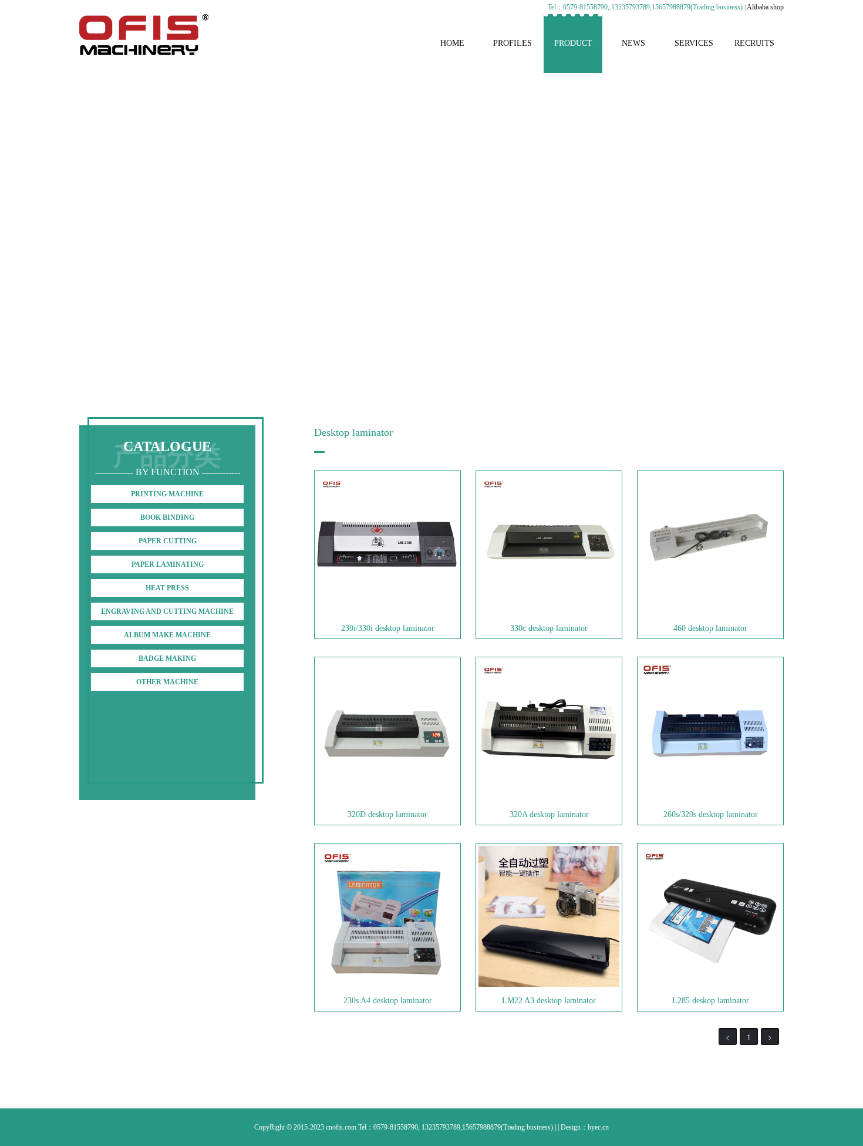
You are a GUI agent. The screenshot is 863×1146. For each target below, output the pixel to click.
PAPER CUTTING (168, 541)
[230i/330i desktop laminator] (387, 612)
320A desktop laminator (549, 814)
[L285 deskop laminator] (710, 984)
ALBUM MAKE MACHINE (167, 635)
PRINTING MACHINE (167, 494)
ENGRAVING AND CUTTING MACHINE (167, 611)
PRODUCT (573, 43)
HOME (452, 43)
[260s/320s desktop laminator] (710, 798)
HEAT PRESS (167, 588)
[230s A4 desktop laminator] (387, 984)
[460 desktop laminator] (710, 612)
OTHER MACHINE (167, 682)
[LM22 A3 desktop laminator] (548, 984)
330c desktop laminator (549, 628)
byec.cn (598, 1127)
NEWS (633, 43)
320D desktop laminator (387, 814)
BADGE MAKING (167, 658)
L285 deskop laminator (710, 1000)
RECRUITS (754, 43)
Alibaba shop (765, 7)
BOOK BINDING (167, 517)
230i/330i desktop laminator (387, 628)
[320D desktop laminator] (387, 798)
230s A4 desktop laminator (387, 1000)
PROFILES (512, 43)
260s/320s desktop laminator (710, 814)
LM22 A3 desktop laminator (549, 1000)
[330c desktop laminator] (548, 612)
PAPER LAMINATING (168, 564)
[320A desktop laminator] (548, 798)
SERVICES (694, 43)
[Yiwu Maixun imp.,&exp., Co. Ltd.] (143, 53)
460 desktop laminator (710, 628)
